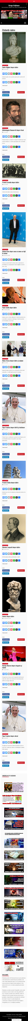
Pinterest (21, 92)
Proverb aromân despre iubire (10, 182)
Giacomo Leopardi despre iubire (11, 547)
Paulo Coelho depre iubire (9, 307)
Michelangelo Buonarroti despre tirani (13, 130)
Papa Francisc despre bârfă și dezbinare (13, 427)
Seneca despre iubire (8, 616)
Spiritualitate (5, 65)
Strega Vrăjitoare (14, 5)
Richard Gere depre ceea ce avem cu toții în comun (14, 252)
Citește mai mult (4, 85)
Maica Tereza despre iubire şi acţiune (12, 360)
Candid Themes (16, 1018)
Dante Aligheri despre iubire (10, 67)
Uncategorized (5, 425)
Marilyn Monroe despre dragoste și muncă (12, 666)
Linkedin (6, 95)
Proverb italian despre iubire (10, 482)
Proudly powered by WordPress (10, 1016)
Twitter (14, 92)
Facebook (6, 92)
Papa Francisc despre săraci (10, 736)
